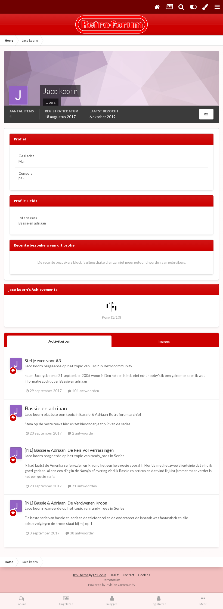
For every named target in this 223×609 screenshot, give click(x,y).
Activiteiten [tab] (59, 341)
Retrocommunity (118, 366)
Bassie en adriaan (46, 408)
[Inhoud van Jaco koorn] (206, 114)
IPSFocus (99, 575)
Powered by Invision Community (111, 585)
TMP (95, 366)
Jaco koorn (34, 366)
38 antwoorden (82, 533)
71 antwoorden (84, 486)
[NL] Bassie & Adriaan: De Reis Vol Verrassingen (69, 450)
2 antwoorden (83, 433)
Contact (128, 575)
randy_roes (100, 455)
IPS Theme (81, 575)
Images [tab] (163, 341)
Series (119, 455)
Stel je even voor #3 (43, 360)
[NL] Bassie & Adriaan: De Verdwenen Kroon (66, 502)
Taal (113, 575)
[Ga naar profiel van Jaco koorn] (16, 364)
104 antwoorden (85, 391)
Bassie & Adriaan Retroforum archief (110, 414)
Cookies (144, 575)
